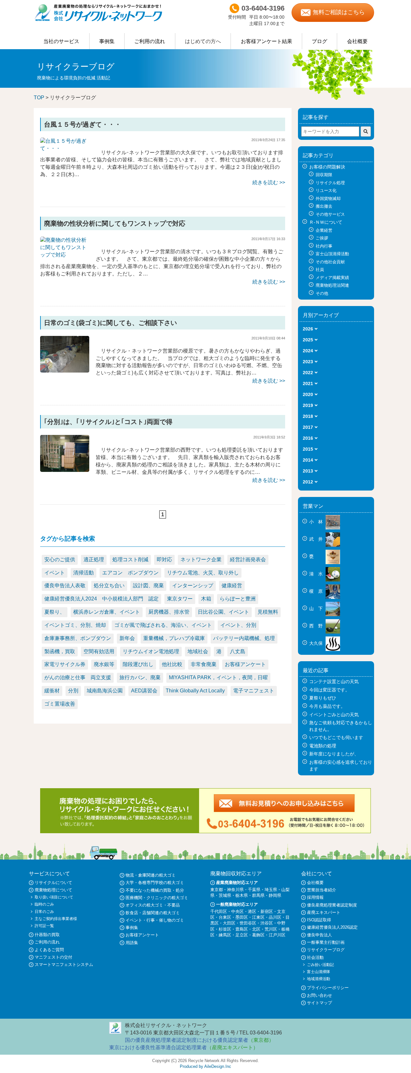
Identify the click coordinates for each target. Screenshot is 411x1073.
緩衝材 (52, 690)
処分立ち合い (109, 585)
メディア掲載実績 (332, 277)
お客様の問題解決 (327, 166)
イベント (54, 572)
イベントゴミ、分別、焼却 (75, 625)
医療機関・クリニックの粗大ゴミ (157, 897)
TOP (39, 97)
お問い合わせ (319, 995)
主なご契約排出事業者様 (56, 918)
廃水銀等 (104, 664)
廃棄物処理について (53, 890)
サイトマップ (319, 1002)
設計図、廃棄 (148, 585)
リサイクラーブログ (326, 949)
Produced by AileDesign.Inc (205, 1066)
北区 (256, 929)
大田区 (229, 923)
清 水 (316, 573)
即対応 (164, 559)
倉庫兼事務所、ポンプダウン (77, 638)
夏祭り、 (54, 612)
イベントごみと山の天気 (334, 714)
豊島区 (241, 929)
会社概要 (357, 41)
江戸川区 (277, 935)
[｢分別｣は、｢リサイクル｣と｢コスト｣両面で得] (64, 453)
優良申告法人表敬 (64, 585)
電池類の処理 (322, 745)
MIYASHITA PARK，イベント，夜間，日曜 (218, 677)
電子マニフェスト (253, 690)
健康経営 (232, 585)
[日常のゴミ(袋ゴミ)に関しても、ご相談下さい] (64, 353)
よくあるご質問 (49, 949)
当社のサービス (61, 41)
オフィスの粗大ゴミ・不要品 (153, 905)
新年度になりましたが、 (334, 753)
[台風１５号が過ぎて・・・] (64, 144)
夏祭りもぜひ (322, 697)
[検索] (366, 131)
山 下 (316, 608)
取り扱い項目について (54, 897)
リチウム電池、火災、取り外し (203, 572)
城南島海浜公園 (105, 690)
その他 (322, 293)
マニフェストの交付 (53, 957)
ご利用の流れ (149, 41)
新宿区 (266, 911)
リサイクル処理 (330, 182)
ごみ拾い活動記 (320, 964)
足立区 (241, 935)
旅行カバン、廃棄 (140, 677)
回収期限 (324, 174)
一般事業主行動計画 (326, 942)
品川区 (275, 917)
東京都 (216, 889)
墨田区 (241, 917)
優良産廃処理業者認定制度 (332, 905)
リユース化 (326, 190)
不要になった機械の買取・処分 (155, 890)
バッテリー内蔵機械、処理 (244, 638)
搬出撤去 (324, 206)
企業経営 (324, 230)
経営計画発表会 (248, 559)
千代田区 (218, 911)
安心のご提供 (59, 559)
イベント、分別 (238, 625)
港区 (252, 911)
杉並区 (225, 929)
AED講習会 (144, 690)
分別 (73, 690)
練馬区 (225, 935)
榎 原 (316, 591)
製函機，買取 (59, 651)
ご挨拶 (322, 238)
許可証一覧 (44, 926)
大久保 (316, 643)
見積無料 (268, 612)
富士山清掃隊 (318, 971)
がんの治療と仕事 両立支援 (77, 677)
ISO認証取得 (319, 919)
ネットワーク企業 (201, 559)
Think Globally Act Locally (195, 690)
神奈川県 (235, 889)
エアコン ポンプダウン (130, 572)
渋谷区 (266, 923)
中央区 (237, 911)
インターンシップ (192, 585)
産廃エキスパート (323, 912)
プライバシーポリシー (328, 987)
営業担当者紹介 (321, 890)
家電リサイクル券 (64, 664)
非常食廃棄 (203, 664)
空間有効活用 (98, 651)
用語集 (132, 942)
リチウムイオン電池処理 (151, 651)
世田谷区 (248, 923)
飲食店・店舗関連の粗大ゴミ (153, 912)
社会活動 (315, 957)
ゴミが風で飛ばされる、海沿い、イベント (163, 625)
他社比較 (172, 664)
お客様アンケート (245, 664)
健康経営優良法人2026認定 (332, 927)
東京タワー (180, 598)
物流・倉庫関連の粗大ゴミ (151, 875)
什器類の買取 (47, 934)
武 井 (316, 539)
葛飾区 (258, 935)
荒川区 (271, 929)
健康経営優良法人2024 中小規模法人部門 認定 (101, 598)
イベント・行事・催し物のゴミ (155, 920)
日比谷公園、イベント (223, 612)
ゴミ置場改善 (59, 704)
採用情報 (315, 897)
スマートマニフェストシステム (64, 964)
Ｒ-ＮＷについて (325, 222)
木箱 (206, 598)
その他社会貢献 (330, 261)
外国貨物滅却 (328, 198)
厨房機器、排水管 (168, 612)
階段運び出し (138, 664)
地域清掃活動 (318, 979)
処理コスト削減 (130, 559)
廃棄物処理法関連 (332, 285)
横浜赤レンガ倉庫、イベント (106, 612)
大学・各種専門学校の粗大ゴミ (155, 882)
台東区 (225, 917)
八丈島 (237, 651)
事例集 (107, 41)
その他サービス (330, 214)
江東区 (258, 917)
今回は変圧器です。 (329, 689)
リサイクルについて (53, 882)
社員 (320, 269)
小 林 (316, 521)
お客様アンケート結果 (266, 41)
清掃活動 (83, 572)
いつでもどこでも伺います (336, 737)
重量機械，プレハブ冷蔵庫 (174, 638)
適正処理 (93, 559)
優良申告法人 (319, 935)
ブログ (319, 41)
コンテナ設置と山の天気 (334, 681)
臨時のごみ (44, 904)
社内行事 (324, 246)
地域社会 (198, 651)
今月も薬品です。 (327, 706)
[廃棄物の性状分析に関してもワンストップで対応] (64, 247)
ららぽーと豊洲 (238, 598)
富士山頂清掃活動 (332, 253)
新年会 (127, 638)
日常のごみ (44, 911)
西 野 (316, 625)
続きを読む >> (268, 182)
